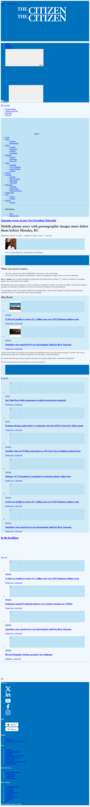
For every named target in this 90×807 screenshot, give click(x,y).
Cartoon (12, 171)
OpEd (7, 163)
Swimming (13, 153)
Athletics (13, 151)
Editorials (13, 165)
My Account (5, 105)
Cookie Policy (10, 776)
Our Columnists (15, 167)
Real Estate (13, 181)
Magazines (9, 185)
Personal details (10, 109)
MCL (3, 4)
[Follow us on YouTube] (8, 703)
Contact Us (9, 739)
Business (8, 155)
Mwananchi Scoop (11, 793)
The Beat (13, 187)
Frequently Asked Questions (15, 741)
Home (7, 44)
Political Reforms (16, 191)
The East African (11, 796)
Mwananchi (9, 791)
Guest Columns (15, 169)
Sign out (8, 115)
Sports (7, 145)
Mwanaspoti (9, 794)
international (9, 48)
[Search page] (17, 40)
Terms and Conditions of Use (15, 761)
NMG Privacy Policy (12, 758)
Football (12, 147)
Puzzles (8, 173)
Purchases (8, 113)
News (7, 139)
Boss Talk (13, 161)
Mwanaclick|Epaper (12, 752)
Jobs (6, 195)
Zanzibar (8, 175)
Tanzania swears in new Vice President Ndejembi (28, 220)
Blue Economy (15, 179)
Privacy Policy (10, 774)
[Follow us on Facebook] (8, 709)
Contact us (9, 750)
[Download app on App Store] (11, 731)
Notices (12, 197)
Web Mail (8, 754)
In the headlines (10, 537)
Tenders (12, 199)
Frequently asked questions (14, 756)
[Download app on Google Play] (11, 726)
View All (4, 557)
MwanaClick (12, 4)
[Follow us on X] (8, 691)
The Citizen (9, 789)
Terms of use (9, 760)
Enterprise (13, 159)
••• (2, 101)
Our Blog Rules (10, 763)
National (8, 46)
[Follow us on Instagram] (8, 715)
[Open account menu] (26, 93)
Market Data (9, 193)
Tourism (12, 177)
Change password (11, 111)
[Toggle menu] (2, 2)
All (2, 679)
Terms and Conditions (13, 772)
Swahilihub (9, 798)
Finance (12, 157)
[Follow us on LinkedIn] (8, 697)
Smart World (14, 189)
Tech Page (13, 183)
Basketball (13, 149)
